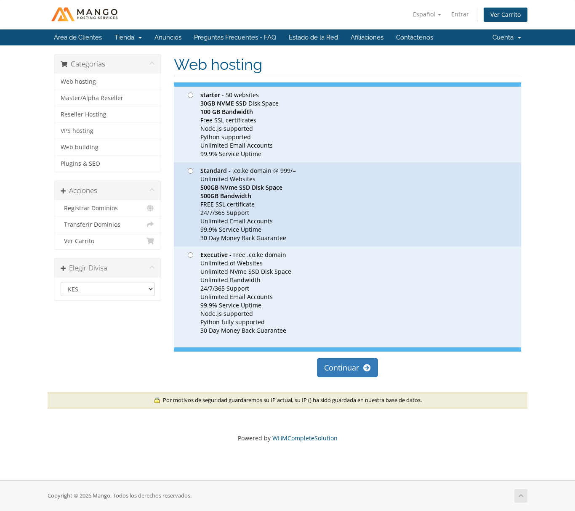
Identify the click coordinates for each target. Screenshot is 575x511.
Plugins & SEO (80, 163)
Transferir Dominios (90, 224)
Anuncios (167, 37)
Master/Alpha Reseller (92, 98)
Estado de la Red (313, 37)
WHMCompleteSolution (305, 438)
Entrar (460, 14)
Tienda (126, 37)
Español (425, 14)
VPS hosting (77, 131)
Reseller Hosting (83, 114)
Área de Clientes (78, 37)
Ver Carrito (505, 15)
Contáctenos (414, 37)
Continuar (343, 368)
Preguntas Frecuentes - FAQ (235, 37)
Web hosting (78, 81)
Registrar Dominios (89, 208)
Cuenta (504, 37)
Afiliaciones (367, 37)
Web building (79, 147)
